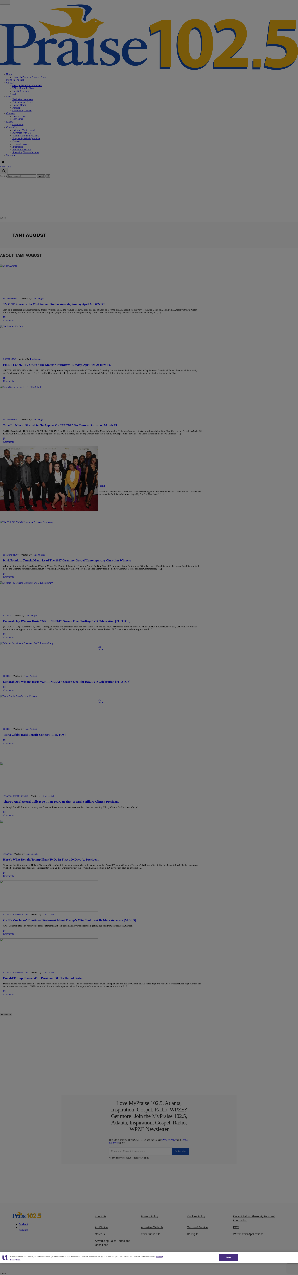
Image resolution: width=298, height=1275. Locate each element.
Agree (228, 1257)
